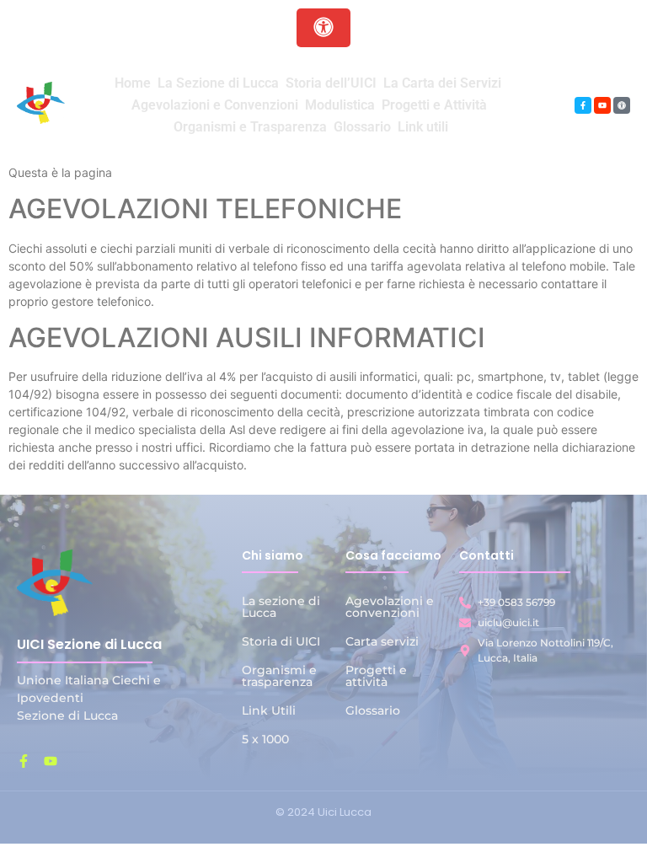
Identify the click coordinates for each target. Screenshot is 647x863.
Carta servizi (382, 641)
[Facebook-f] (583, 105)
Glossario (372, 710)
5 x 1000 (265, 739)
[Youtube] (602, 105)
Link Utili (269, 710)
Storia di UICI (281, 641)
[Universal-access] (621, 105)
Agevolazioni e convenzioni (389, 606)
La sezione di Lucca (281, 606)
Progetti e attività (376, 675)
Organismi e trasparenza (279, 675)
